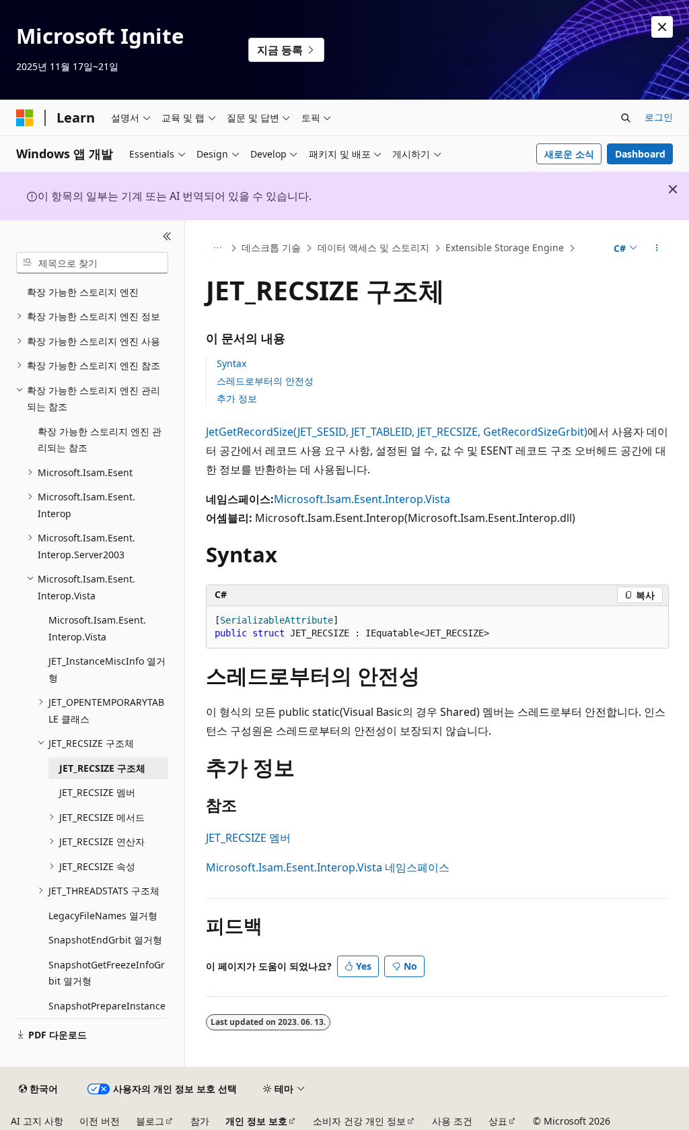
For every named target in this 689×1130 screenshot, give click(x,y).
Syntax (231, 363)
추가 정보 (237, 398)
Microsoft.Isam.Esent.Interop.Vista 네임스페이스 (327, 867)
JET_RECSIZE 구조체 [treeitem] (102, 768)
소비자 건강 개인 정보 (359, 1121)
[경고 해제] (662, 27)
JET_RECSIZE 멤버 (248, 837)
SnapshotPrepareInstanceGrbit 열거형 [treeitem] (107, 1014)
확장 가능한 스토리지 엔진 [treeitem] (83, 292)
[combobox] (92, 262)
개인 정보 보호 (256, 1121)
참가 (199, 1121)
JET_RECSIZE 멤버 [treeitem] (97, 792)
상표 (497, 1121)
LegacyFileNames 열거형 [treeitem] (102, 915)
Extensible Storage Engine (504, 247)
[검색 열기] (625, 118)
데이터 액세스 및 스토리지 (373, 247)
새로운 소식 (569, 153)
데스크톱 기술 (271, 247)
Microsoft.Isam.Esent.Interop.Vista (362, 499)
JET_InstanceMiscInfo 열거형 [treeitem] (107, 669)
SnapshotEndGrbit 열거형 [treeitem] (105, 939)
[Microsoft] (25, 118)
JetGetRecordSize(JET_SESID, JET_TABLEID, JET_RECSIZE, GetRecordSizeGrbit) (396, 431)
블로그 (150, 1121)
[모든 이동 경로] (217, 248)
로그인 (659, 116)
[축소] (167, 236)
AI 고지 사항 (37, 1121)
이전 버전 (99, 1121)
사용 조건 (452, 1121)
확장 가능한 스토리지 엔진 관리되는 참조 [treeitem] (99, 440)
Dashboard (640, 153)
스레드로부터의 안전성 (265, 380)
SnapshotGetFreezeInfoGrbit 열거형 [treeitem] (106, 973)
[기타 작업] (656, 248)
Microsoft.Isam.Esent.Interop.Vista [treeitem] (97, 628)
